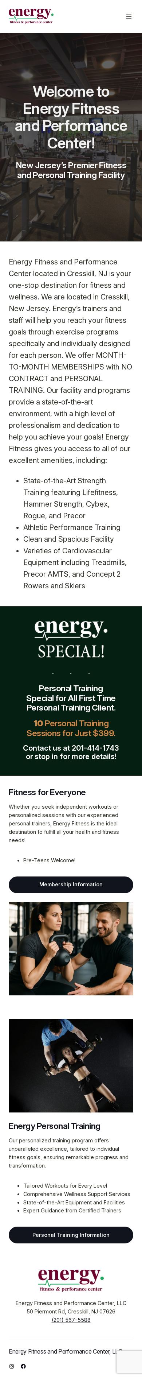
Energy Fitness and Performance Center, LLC (65, 1351)
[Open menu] (129, 16)
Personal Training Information (71, 1235)
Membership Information (71, 884)
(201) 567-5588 (71, 1320)
